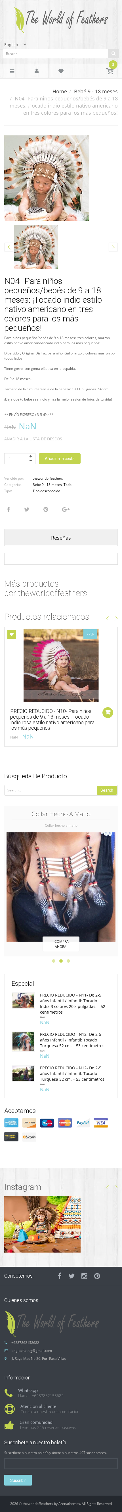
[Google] (65, 509)
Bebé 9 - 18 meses (96, 91)
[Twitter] (26, 509)
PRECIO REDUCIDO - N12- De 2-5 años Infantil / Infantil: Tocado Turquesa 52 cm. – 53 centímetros (72, 1040)
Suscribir (18, 1480)
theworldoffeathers (48, 478)
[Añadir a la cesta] (107, 712)
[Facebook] (8, 509)
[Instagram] (84, 1276)
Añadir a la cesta (60, 458)
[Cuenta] (37, 71)
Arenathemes (69, 1503)
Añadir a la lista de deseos (33, 439)
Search (106, 790)
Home (59, 91)
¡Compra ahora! (61, 944)
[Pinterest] (97, 1276)
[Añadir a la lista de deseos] (11, 634)
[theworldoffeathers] (61, 18)
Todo (67, 484)
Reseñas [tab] (61, 537)
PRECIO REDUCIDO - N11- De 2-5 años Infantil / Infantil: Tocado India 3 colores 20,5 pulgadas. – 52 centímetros (72, 1003)
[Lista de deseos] (61, 72)
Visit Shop (61, 1224)
